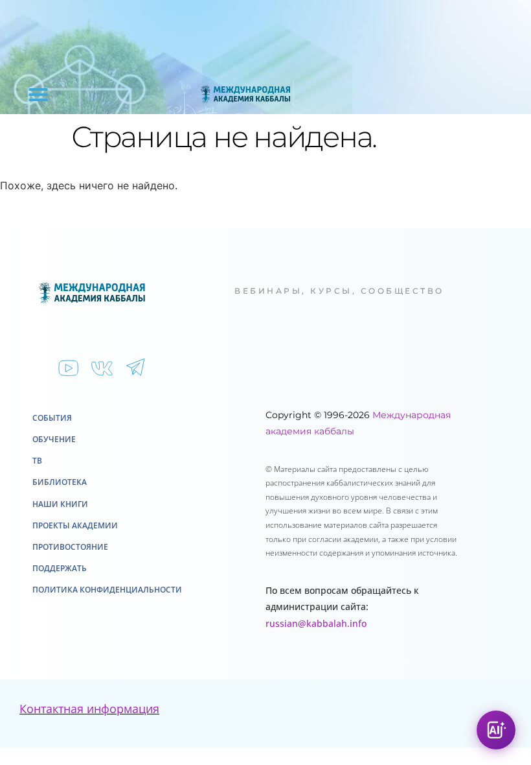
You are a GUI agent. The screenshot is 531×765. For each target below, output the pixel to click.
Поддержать (59, 568)
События (52, 417)
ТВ (37, 460)
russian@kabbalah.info (316, 623)
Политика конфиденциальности (107, 589)
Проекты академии (75, 525)
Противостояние (70, 546)
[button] (38, 94)
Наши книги (60, 504)
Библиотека (59, 482)
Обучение (54, 439)
